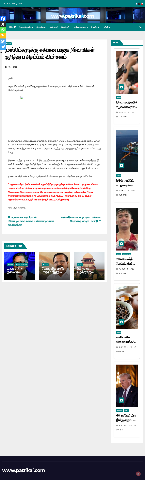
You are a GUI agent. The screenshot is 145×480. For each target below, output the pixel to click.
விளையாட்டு (127, 254)
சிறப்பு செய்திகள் (26, 27)
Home (12, 27)
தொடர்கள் (95, 27)
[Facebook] (3, 18)
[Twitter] (3, 41)
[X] (3, 24)
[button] (140, 27)
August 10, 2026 (127, 112)
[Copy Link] (3, 35)
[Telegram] (3, 47)
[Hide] (1, 52)
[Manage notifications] (138, 473)
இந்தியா (8, 43)
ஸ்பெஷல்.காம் (80, 27)
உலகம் (119, 97)
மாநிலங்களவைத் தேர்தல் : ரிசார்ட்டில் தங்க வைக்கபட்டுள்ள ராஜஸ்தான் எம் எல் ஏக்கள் (31, 221)
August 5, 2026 (126, 269)
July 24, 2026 (126, 425)
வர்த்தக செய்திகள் (21, 264)
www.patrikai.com (72, 16)
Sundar (123, 117)
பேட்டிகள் (54, 27)
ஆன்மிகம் (65, 27)
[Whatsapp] (3, 30)
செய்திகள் (41, 27)
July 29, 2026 (126, 347)
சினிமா (107, 27)
